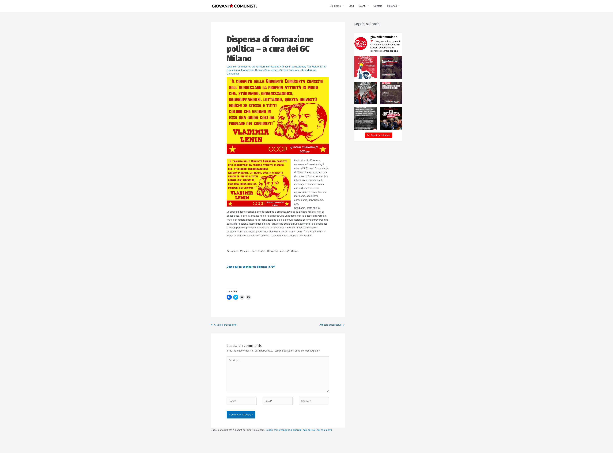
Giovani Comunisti (289, 70)
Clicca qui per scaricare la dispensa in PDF (251, 266)
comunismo (233, 70)
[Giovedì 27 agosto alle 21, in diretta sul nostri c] (391, 93)
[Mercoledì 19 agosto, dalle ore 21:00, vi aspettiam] (365, 118)
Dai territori (258, 66)
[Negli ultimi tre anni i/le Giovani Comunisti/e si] (365, 67)
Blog (351, 5)
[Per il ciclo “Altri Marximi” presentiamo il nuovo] (391, 67)
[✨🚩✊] (365, 93)
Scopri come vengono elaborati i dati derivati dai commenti (299, 429)
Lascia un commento (238, 66)
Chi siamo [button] (335, 5)
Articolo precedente (224, 324)
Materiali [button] (392, 5)
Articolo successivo (331, 324)
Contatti (377, 5)
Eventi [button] (362, 5)
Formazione (272, 66)
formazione (247, 70)
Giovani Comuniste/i (266, 70)
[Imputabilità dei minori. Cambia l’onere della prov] (391, 118)
